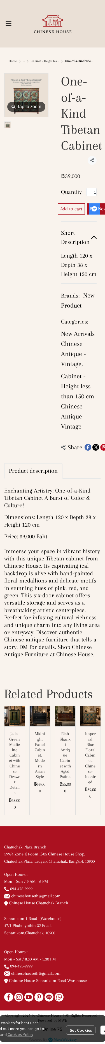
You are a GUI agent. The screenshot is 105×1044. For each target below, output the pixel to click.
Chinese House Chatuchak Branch (38, 902)
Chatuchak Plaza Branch (25, 847)
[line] (49, 997)
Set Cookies (81, 1030)
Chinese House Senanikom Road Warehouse (47, 980)
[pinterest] (38, 997)
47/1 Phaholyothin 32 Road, (28, 925)
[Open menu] (8, 23)
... (24, 61)
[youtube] (28, 997)
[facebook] (8, 997)
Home (13, 61)
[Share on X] (95, 447)
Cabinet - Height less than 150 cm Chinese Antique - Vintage (77, 401)
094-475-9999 (21, 888)
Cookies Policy (20, 1034)
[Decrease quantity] (88, 192)
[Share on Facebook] (88, 447)
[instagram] (18, 997)
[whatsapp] (59, 997)
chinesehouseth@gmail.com (35, 895)
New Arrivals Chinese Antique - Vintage (78, 348)
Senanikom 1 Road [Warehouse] (34, 918)
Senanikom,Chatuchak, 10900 (29, 932)
